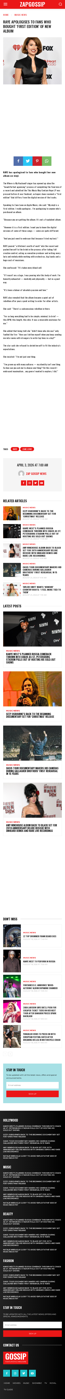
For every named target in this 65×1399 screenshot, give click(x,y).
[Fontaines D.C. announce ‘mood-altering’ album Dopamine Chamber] (12, 986)
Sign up (32, 1094)
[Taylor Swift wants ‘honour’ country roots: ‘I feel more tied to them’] (12, 589)
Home (6, 14)
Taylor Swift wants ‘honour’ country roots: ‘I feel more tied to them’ (42, 589)
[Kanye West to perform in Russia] (12, 961)
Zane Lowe (27, 449)
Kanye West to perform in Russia (39, 961)
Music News (21, 14)
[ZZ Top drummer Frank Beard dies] (12, 935)
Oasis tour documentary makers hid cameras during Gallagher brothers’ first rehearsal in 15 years (42, 571)
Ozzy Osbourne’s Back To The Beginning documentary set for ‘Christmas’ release (39, 513)
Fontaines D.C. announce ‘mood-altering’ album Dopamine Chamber (40, 986)
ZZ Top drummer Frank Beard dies (39, 936)
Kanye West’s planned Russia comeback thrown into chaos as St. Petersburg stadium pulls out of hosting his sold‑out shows (42, 532)
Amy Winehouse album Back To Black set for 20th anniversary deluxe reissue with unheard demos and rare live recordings (42, 551)
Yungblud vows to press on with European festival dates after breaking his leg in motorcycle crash (41, 1036)
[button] (60, 4)
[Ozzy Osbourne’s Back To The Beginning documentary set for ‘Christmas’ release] (12, 513)
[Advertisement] (32, 120)
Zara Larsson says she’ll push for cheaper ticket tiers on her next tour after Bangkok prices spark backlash (39, 1012)
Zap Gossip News (36, 474)
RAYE (15, 449)
